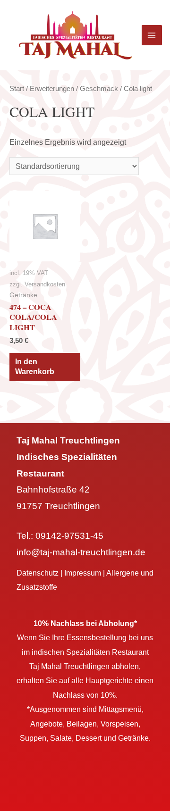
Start (16, 88)
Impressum (82, 573)
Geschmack (99, 88)
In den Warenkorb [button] (34, 366)
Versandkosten (45, 284)
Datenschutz (38, 573)
